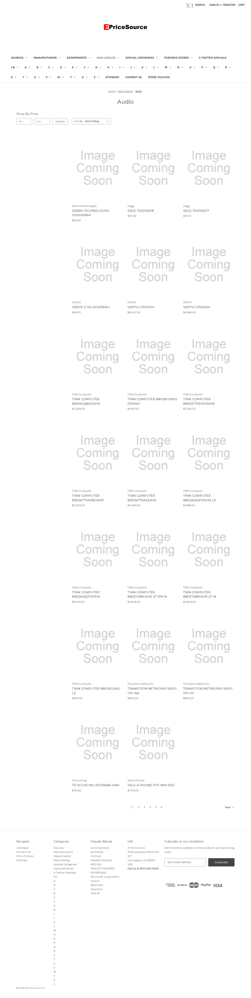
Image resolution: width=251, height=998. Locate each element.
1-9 (13, 67)
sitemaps (112, 77)
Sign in (214, 4)
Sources (17, 57)
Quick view (97, 164)
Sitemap (21, 860)
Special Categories (140, 57)
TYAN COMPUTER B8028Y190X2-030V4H (152, 401)
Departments (77, 57)
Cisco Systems (100, 848)
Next (228, 807)
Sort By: (78, 121)
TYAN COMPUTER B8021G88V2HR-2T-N (199, 594)
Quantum (97, 889)
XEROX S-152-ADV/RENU (91, 307)
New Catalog (106, 57)
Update (60, 121)
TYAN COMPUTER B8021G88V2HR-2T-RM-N (147, 594)
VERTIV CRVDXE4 (196, 307)
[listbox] (98, 121)
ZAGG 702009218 (140, 211)
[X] (188, 5)
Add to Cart (97, 171)
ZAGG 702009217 (196, 211)
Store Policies (159, 77)
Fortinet (96, 856)
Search (200, 4)
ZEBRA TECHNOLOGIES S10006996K (90, 213)
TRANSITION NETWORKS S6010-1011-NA (152, 691)
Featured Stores (176, 57)
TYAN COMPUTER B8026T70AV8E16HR (88, 498)
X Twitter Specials (212, 57)
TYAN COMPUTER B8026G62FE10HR (86, 594)
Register (229, 4)
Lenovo (95, 881)
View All (95, 893)
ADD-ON (96, 864)
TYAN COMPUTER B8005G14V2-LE (96, 691)
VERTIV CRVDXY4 (140, 307)
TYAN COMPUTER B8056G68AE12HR (86, 401)
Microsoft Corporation (105, 876)
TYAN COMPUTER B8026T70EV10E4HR (199, 401)
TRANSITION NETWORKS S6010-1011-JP (208, 691)
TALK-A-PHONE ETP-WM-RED (151, 785)
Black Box (97, 885)
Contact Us (134, 77)
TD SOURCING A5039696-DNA (95, 785)
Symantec (97, 852)
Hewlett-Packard (101, 860)
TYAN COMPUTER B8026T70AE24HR (141, 498)
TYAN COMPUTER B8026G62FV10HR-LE (199, 498)
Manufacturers (45, 57)
